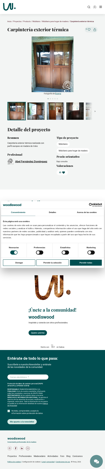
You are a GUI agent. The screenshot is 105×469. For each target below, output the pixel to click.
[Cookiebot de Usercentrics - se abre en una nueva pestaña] (91, 205)
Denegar (19, 263)
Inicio (9, 21)
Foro (62, 456)
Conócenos (77, 456)
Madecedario (39, 456)
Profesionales (25, 456)
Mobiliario (36, 21)
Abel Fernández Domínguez (31, 161)
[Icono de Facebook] (16, 449)
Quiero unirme (37, 333)
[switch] (39, 252)
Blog (68, 456)
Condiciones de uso (63, 462)
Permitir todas (86, 263)
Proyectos (17, 21)
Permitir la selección (52, 263)
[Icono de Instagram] (10, 449)
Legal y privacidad (48, 462)
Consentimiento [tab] (18, 212)
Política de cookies (14, 462)
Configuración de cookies (31, 462)
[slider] (52, 68)
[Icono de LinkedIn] (22, 449)
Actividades (53, 456)
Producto (27, 21)
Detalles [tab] (52, 212)
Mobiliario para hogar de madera (55, 21)
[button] (94, 7)
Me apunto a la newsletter (22, 422)
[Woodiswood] (9, 7)
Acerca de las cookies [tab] (87, 212)
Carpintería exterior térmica (82, 21)
